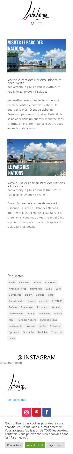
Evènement (27, 307)
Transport (56, 332)
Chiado (31, 301)
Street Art (28, 332)
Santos (42, 326)
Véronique (19, 87)
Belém (28, 294)
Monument (44, 313)
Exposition (42, 307)
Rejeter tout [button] (55, 445)
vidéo (12, 338)
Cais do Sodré (16, 301)
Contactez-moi (16, 400)
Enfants (13, 307)
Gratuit (31, 313)
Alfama (37, 282)
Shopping (55, 326)
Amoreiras (51, 282)
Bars (58, 288)
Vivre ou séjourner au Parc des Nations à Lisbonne (36, 184)
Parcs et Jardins (48, 319)
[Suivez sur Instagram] (26, 412)
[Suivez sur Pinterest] (36, 412)
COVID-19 (57, 301)
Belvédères (15, 294)
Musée (58, 313)
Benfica (40, 294)
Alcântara (24, 282)
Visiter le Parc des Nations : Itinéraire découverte (34, 81)
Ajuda (12, 282)
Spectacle (14, 332)
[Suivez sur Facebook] (46, 412)
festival (56, 307)
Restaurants (15, 326)
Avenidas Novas (17, 288)
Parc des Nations (27, 319)
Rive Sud (30, 326)
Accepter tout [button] (35, 445)
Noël (11, 319)
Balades (42, 91)
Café (50, 294)
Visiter (41, 195)
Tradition (42, 332)
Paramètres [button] (14, 445)
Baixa (49, 288)
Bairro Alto (36, 288)
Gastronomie (16, 313)
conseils (43, 301)
